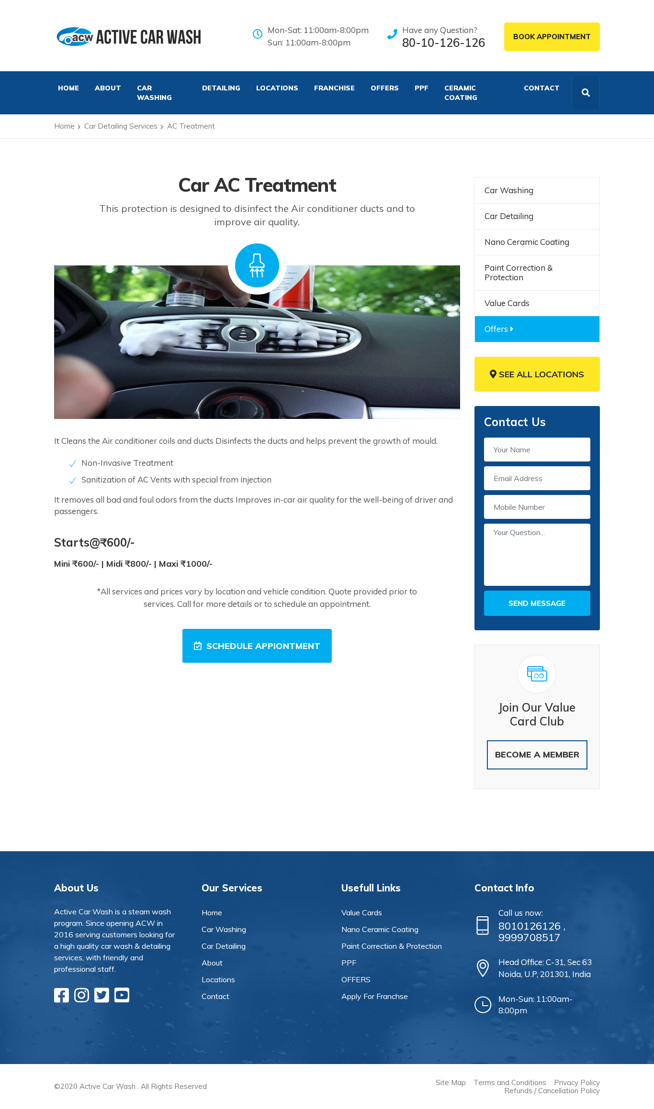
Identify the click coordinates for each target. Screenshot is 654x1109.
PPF (421, 88)
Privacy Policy (577, 1082)
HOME (68, 88)
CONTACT (542, 88)
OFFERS (385, 88)
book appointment (552, 36)
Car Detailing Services (121, 126)
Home (64, 126)
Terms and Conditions (510, 1082)
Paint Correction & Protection (519, 272)
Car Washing (154, 93)
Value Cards (507, 303)
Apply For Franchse (374, 996)
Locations (277, 88)
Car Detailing (509, 216)
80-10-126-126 (443, 42)
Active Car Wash (107, 1086)
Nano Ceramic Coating (527, 242)
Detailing (221, 88)
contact (215, 996)
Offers (496, 329)
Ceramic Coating (460, 93)
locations (218, 979)
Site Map (451, 1082)
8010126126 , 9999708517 (531, 931)
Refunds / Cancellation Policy (552, 1090)
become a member (537, 754)
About (108, 88)
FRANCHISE (334, 88)
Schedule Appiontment (263, 645)
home (212, 912)
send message (536, 603)
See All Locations (540, 374)
